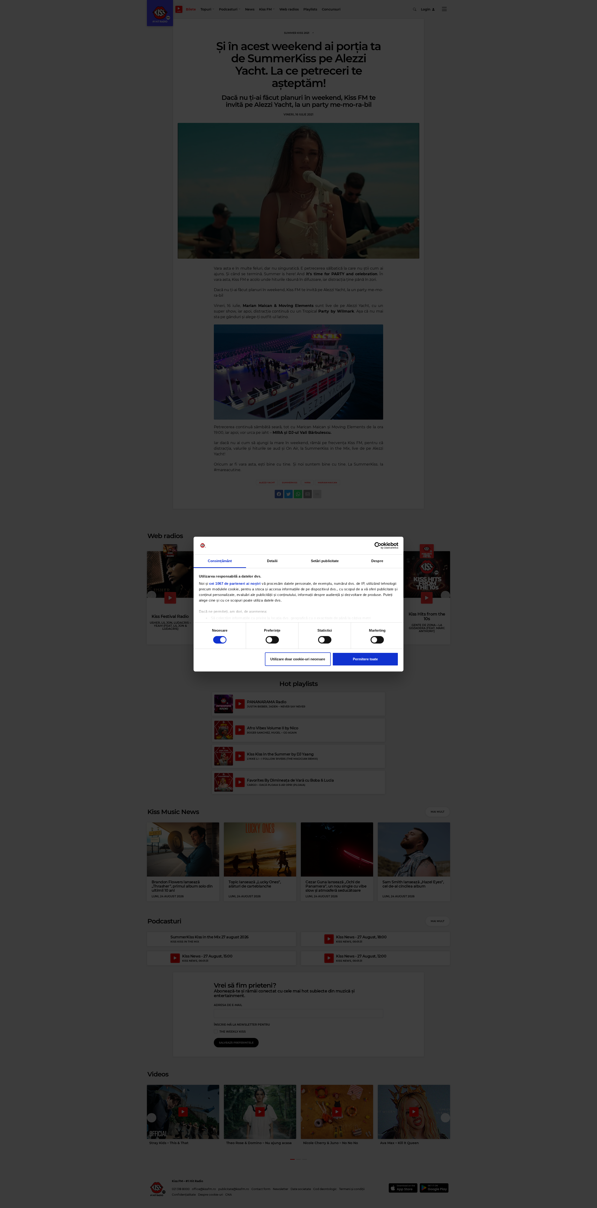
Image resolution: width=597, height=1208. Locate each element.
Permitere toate (365, 659)
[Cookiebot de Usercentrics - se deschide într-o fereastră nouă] (378, 545)
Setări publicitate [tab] (325, 561)
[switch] (272, 640)
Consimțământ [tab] (220, 561)
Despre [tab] (377, 561)
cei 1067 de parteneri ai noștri (235, 583)
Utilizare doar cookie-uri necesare (297, 659)
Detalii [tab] (272, 561)
